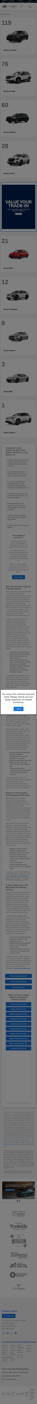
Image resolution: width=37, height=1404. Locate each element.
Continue (18, 709)
